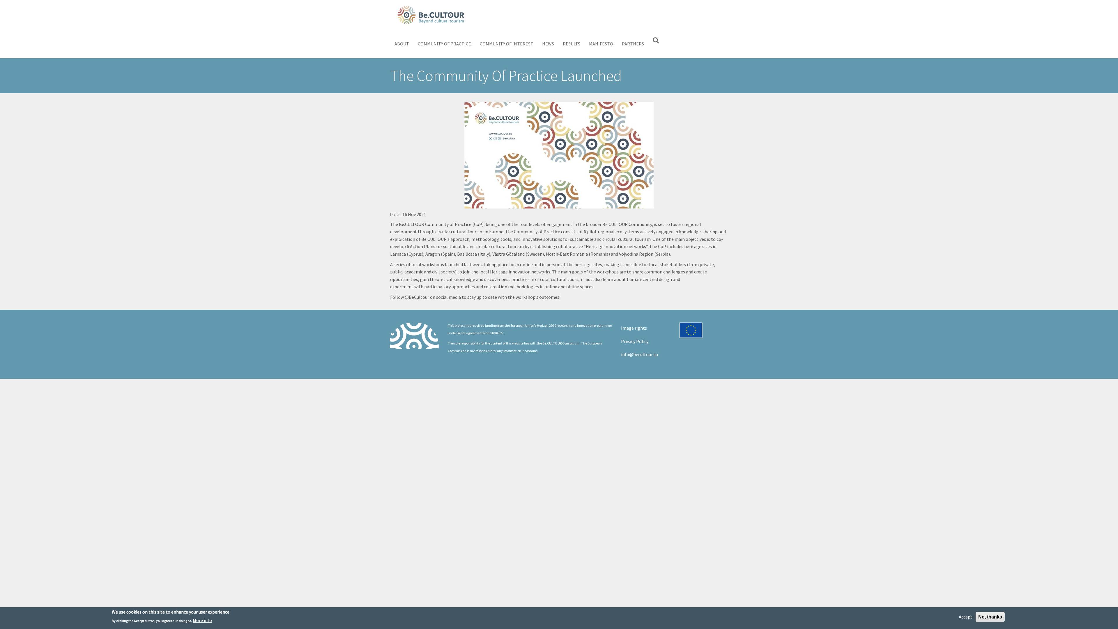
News (548, 44)
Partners (633, 44)
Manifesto (601, 44)
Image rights (634, 328)
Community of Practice (444, 44)
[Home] (433, 14)
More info (202, 620)
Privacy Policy (634, 341)
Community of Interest (506, 44)
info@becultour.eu (639, 354)
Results (571, 44)
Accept (965, 617)
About (402, 44)
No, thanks (990, 616)
